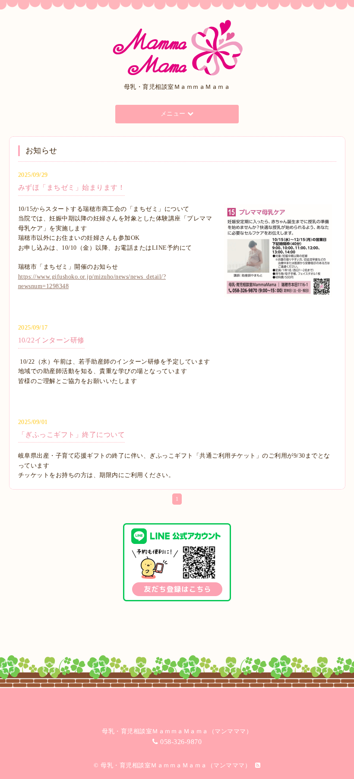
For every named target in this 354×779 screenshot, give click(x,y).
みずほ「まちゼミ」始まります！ (71, 187)
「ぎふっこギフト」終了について (71, 434)
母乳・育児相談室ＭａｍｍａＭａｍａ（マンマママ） (176, 765)
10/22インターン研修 (51, 340)
